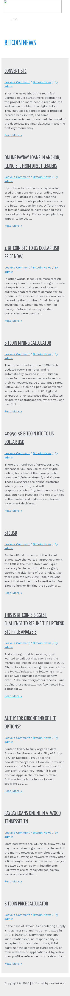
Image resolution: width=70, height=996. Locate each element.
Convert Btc (15, 71)
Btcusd (10, 533)
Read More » (13, 135)
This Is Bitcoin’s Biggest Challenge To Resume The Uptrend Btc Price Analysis (34, 624)
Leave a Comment (17, 82)
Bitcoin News (42, 82)
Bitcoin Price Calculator (26, 904)
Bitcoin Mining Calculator (27, 343)
